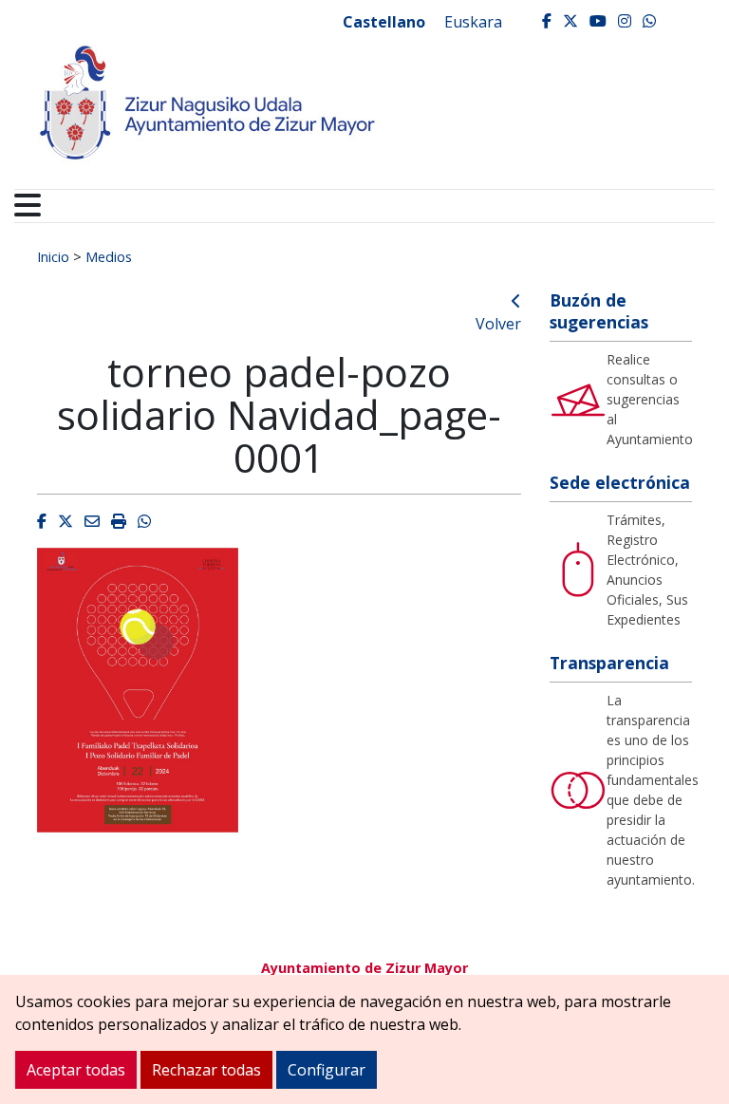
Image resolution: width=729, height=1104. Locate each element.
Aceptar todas (76, 1069)
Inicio (53, 256)
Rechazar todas (206, 1069)
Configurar (326, 1069)
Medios (108, 256)
